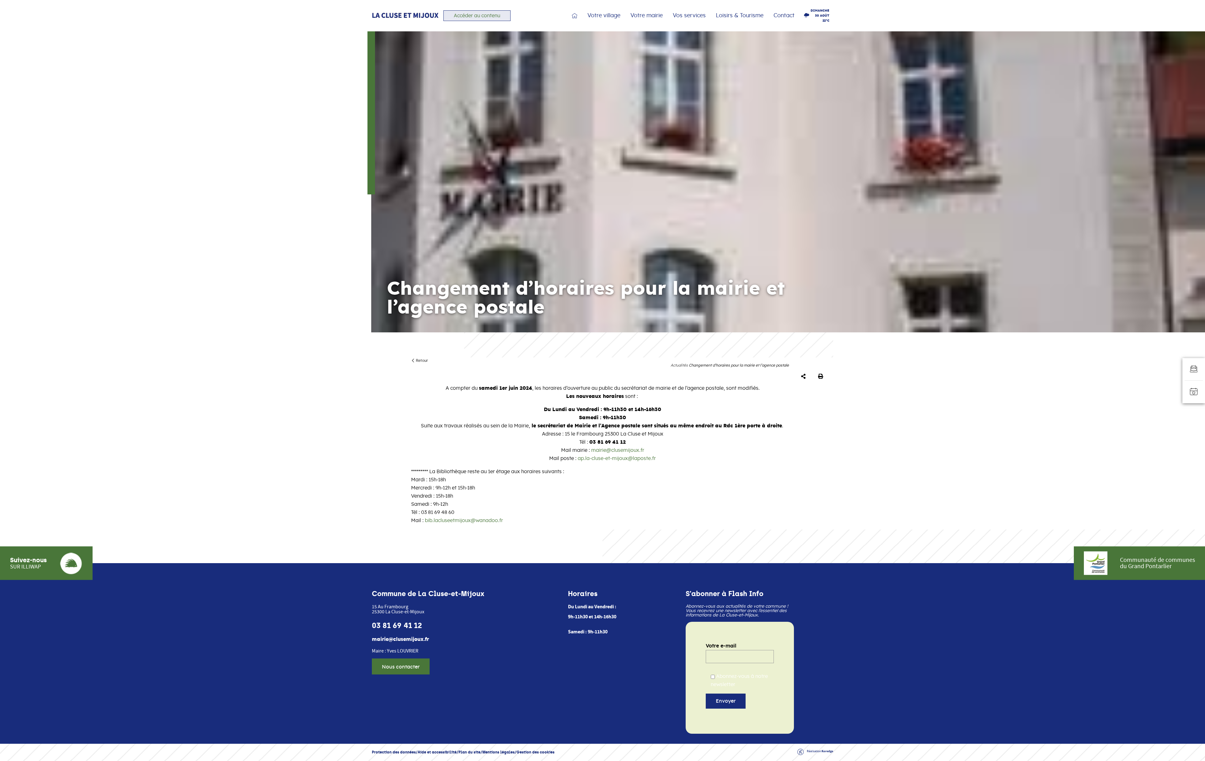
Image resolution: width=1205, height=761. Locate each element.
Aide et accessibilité (437, 752)
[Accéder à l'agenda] (1193, 392)
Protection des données (394, 752)
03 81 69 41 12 (397, 625)
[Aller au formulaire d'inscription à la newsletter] (1193, 369)
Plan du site (469, 752)
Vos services (689, 15)
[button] (804, 376)
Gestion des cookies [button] (535, 752)
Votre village (603, 15)
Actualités (679, 365)
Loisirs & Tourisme (739, 15)
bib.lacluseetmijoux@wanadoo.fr (464, 520)
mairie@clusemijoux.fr (617, 450)
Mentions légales (498, 752)
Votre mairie (646, 15)
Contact (784, 15)
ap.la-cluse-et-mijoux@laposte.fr (617, 458)
